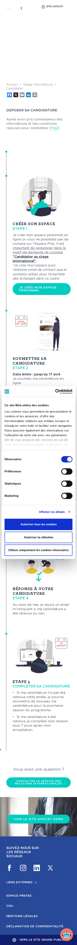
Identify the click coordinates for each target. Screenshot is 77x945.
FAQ (54, 128)
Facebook (9, 868)
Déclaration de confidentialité (34, 926)
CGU (9, 905)
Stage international (38, 84)
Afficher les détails (52, 512)
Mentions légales (22, 916)
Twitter (50, 868)
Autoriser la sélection (38, 537)
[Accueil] (8, 8)
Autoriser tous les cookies (39, 524)
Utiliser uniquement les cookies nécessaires (38, 550)
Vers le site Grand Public (42, 939)
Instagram (23, 868)
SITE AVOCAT (54, 6)
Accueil (12, 84)
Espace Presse (19, 895)
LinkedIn (37, 868)
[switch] (66, 471)
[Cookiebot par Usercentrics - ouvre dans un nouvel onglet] (55, 391)
